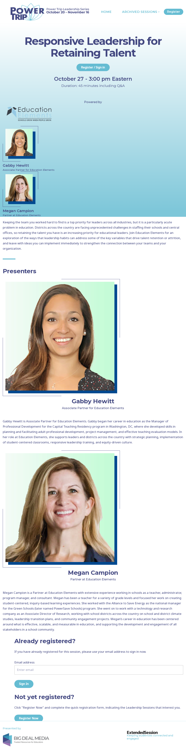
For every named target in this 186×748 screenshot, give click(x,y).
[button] (159, 12)
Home (106, 12)
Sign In (24, 684)
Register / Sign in (93, 67)
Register (173, 11)
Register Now (28, 718)
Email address (24, 662)
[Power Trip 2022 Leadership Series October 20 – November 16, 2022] (50, 12)
